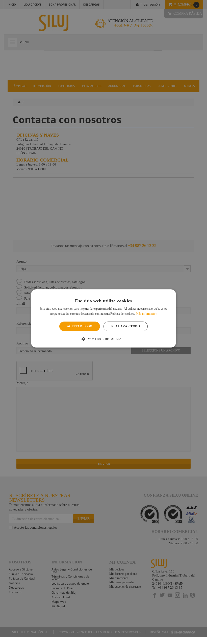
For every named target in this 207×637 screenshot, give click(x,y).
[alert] (103, 318)
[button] (103, 338)
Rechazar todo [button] (125, 326)
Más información (147, 314)
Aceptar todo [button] (79, 326)
